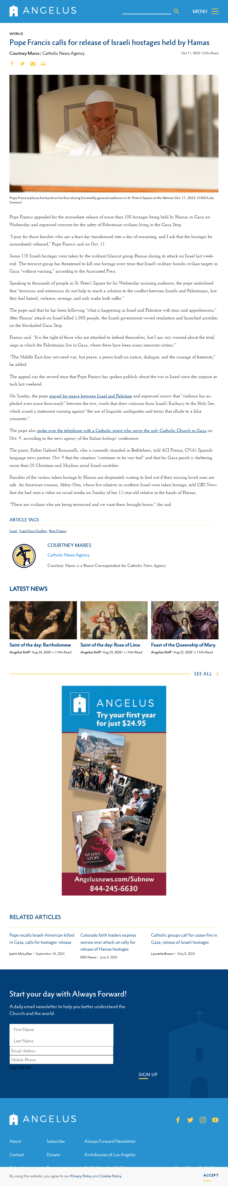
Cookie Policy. (111, 1176)
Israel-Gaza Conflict (33, 531)
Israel (13, 531)
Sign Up (148, 1074)
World (16, 34)
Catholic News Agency (63, 53)
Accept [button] (210, 1175)
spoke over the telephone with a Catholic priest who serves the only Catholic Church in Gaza (121, 430)
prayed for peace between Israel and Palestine (90, 396)
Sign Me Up (20, 1067)
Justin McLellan (20, 954)
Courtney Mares (24, 53)
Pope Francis (57, 531)
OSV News (88, 957)
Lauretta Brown (162, 954)
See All (203, 673)
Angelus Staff (20, 652)
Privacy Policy (81, 1176)
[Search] (176, 11)
